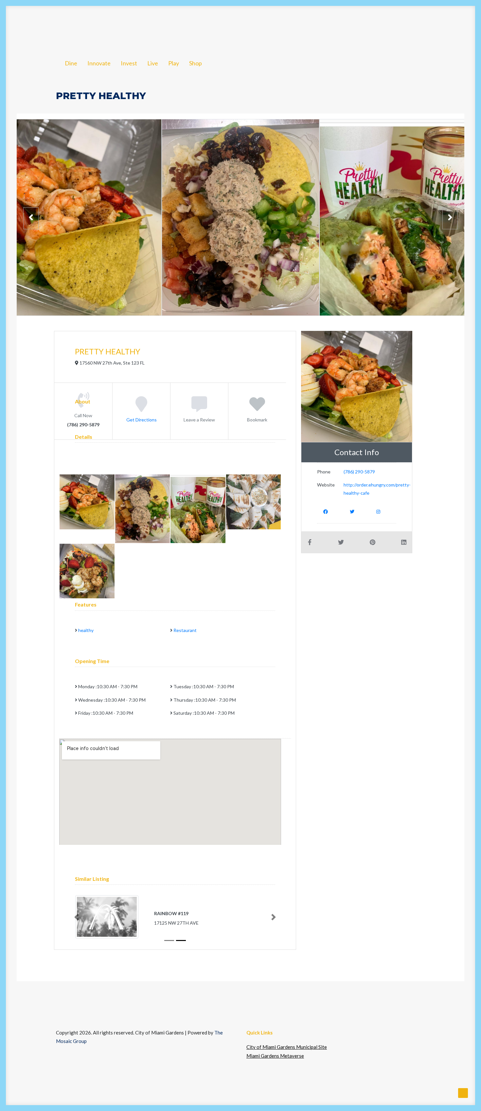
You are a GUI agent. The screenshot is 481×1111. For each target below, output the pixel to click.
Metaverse (409, 27)
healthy (86, 630)
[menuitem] (72, 27)
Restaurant (185, 630)
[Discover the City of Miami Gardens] (39, 27)
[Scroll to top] (463, 1092)
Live (175, 27)
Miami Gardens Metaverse (275, 1056)
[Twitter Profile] (352, 511)
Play (199, 27)
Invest (140, 27)
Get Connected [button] (350, 27)
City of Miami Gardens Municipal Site (286, 1047)
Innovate (104, 27)
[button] (444, 27)
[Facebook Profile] (325, 511)
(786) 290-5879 (359, 471)
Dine (72, 27)
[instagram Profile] (378, 511)
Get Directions (141, 419)
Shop (226, 27)
